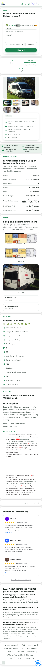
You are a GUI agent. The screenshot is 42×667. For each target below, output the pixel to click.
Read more (8, 532)
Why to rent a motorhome (13, 648)
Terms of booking (14, 658)
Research (20, 652)
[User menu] (39, 4)
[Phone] (25, 4)
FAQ (23, 645)
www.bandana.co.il (11, 645)
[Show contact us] (38, 663)
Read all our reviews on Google (21, 580)
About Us (32, 645)
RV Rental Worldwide (15, 655)
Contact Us (29, 658)
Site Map (29, 655)
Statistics (31, 652)
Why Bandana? (32, 648)
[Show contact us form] (21, 4)
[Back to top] (3, 662)
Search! (21, 50)
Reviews (10, 652)
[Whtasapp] (29, 4)
